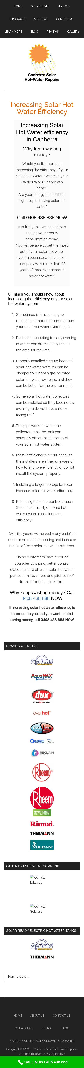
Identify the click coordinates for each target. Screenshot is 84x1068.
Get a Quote (24, 1028)
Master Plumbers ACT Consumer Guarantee (42, 1040)
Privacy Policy (54, 1053)
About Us (37, 1015)
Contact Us (61, 1015)
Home (18, 1015)
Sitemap (47, 1028)
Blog (65, 1028)
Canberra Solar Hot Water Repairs (55, 1049)
